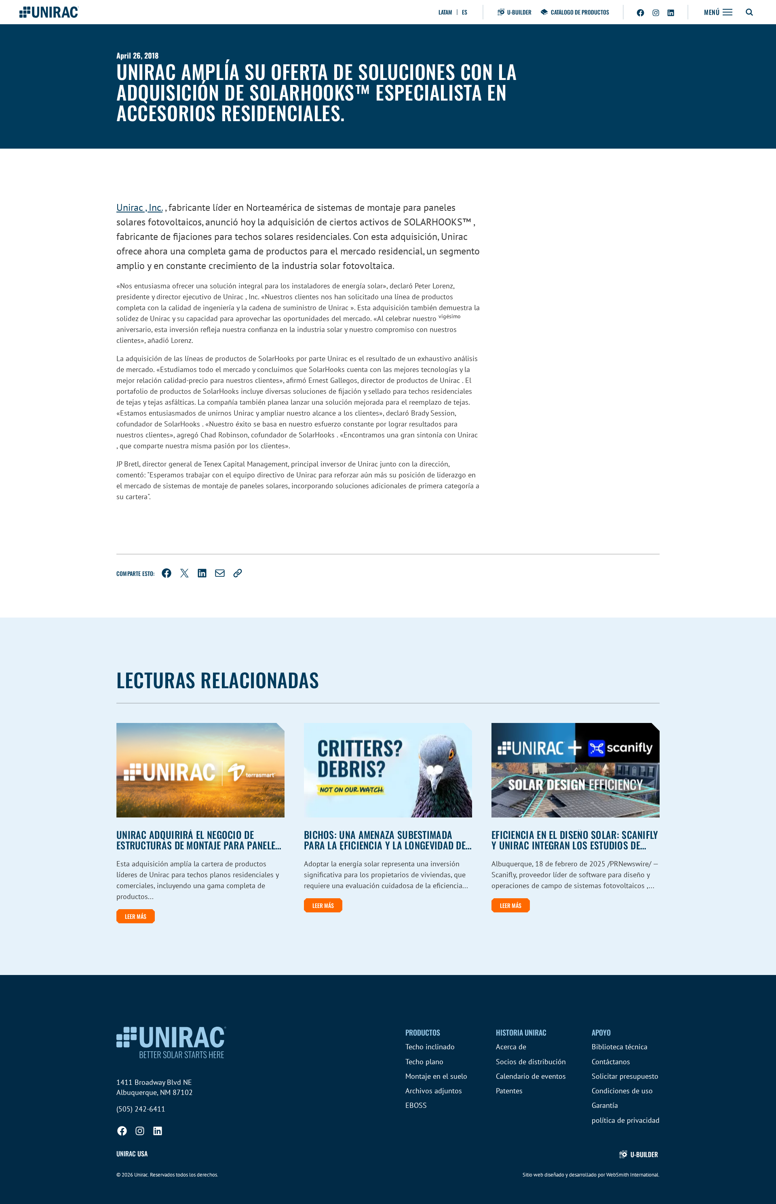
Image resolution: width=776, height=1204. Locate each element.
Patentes (509, 1090)
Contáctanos (611, 1061)
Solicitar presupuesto (625, 1076)
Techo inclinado (430, 1046)
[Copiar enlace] (237, 573)
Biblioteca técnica (619, 1046)
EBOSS (416, 1105)
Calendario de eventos (531, 1076)
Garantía (605, 1105)
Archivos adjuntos (433, 1090)
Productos (422, 1032)
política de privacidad (626, 1120)
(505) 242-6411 (140, 1109)
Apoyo (601, 1032)
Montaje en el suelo (436, 1076)
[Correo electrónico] (220, 573)
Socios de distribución (531, 1061)
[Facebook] (166, 573)
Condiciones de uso (622, 1090)
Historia (521, 1032)
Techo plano (424, 1061)
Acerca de (511, 1046)
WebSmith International (632, 1174)
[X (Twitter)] (184, 573)
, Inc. (139, 207)
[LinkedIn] (202, 573)
